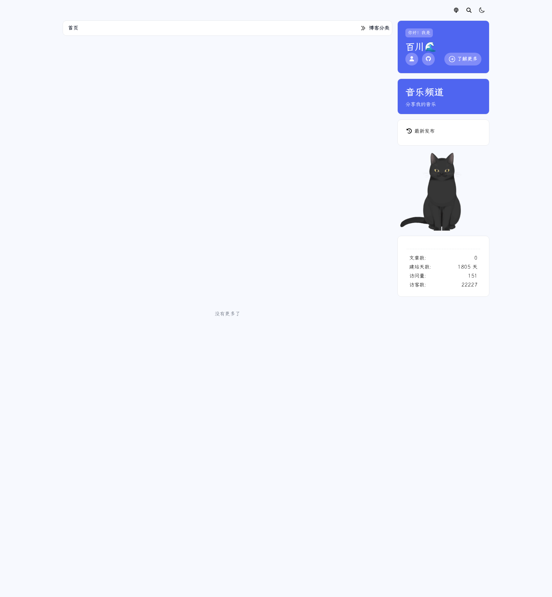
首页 (73, 28)
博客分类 (379, 28)
